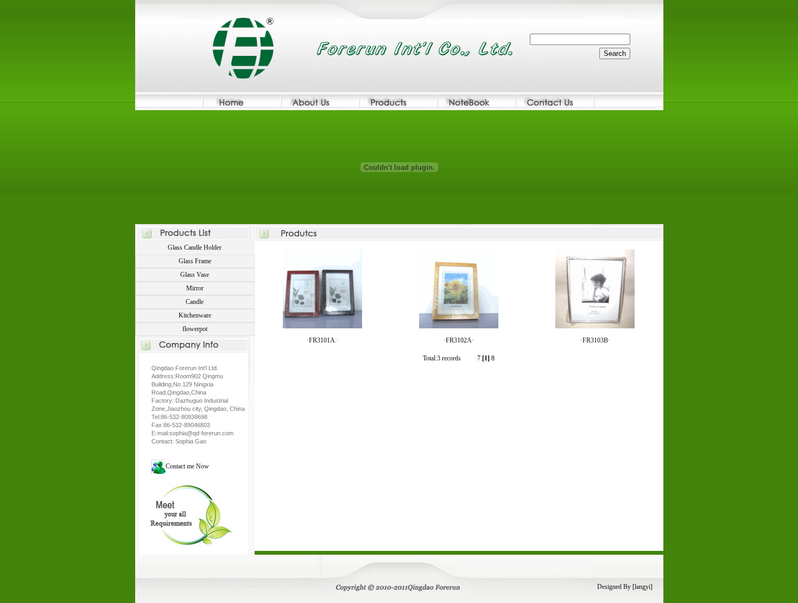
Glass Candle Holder (194, 247)
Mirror (195, 288)
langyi (642, 587)
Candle (195, 302)
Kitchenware (195, 315)
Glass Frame (195, 261)
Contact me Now (187, 466)
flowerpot (194, 329)
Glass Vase (194, 274)
